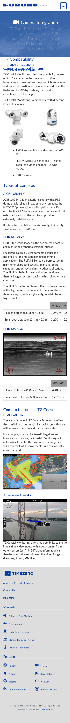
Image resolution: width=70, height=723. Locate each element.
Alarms (12, 673)
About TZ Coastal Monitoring (19, 583)
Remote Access (48, 689)
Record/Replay (48, 673)
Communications (17, 689)
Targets (12, 681)
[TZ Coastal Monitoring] (25, 5)
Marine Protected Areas (21, 639)
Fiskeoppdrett (15, 624)
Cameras (44, 665)
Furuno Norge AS (46, 709)
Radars (12, 665)
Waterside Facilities (19, 647)
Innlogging (8, 598)
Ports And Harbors (19, 631)
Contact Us (9, 590)
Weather (44, 681)
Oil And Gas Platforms (21, 616)
